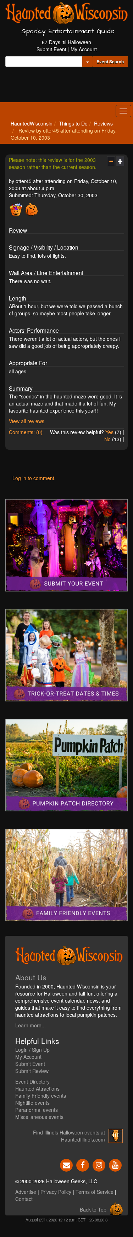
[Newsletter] (66, 1164)
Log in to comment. (34, 478)
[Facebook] (82, 1164)
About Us (30, 977)
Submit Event (51, 49)
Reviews (103, 123)
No (107, 439)
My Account (84, 49)
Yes (109, 432)
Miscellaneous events (39, 1116)
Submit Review (32, 1070)
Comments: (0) (26, 432)
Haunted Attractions (37, 1088)
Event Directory (32, 1081)
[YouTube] (115, 1164)
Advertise (25, 1191)
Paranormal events (36, 1109)
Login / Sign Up (32, 1049)
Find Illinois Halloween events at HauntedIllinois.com (69, 1136)
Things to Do (73, 123)
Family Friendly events (40, 1095)
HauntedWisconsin (31, 123)
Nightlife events (32, 1102)
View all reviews (26, 421)
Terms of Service (94, 1191)
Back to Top (93, 1209)
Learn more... (30, 1025)
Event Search (110, 61)
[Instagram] (99, 1164)
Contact (24, 1198)
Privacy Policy (55, 1191)
